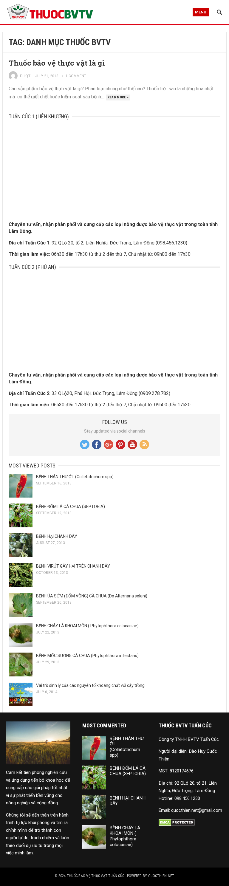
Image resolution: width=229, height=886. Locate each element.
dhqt (25, 76)
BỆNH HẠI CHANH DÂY (56, 536)
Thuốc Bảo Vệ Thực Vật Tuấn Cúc (95, 876)
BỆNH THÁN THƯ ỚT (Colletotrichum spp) (75, 476)
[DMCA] (177, 824)
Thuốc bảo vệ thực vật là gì (57, 63)
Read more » (118, 97)
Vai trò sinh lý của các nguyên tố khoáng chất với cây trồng (90, 685)
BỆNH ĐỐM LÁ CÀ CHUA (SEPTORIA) (70, 506)
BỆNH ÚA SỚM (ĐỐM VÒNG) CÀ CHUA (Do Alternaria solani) (91, 596)
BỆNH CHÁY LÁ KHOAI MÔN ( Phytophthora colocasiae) (87, 625)
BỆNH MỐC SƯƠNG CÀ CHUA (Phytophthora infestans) (87, 655)
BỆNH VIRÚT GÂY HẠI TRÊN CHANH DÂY (73, 566)
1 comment (76, 76)
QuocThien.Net (161, 876)
